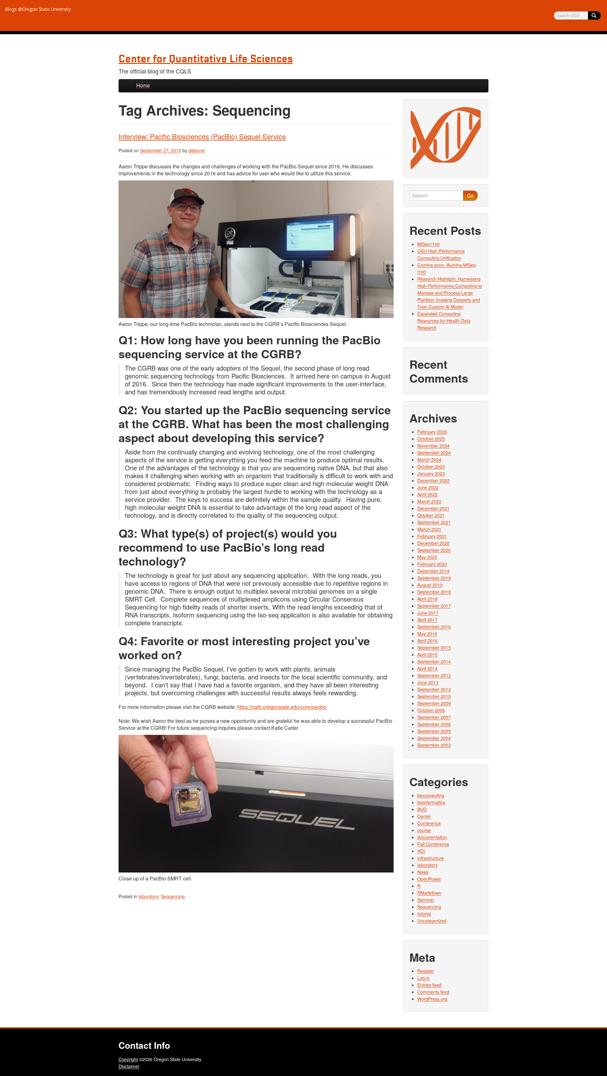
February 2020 (432, 564)
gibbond (196, 150)
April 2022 (427, 494)
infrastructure (430, 858)
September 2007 (434, 717)
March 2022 (429, 501)
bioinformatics (431, 802)
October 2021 (431, 515)
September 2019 (434, 578)
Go (470, 195)
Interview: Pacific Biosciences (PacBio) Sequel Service (202, 136)
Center (424, 816)
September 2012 (434, 689)
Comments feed (433, 992)
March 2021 (429, 529)
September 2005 (434, 731)
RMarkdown (429, 893)
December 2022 (433, 480)
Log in (423, 978)
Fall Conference (433, 844)
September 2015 (434, 647)
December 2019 (433, 571)
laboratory (148, 896)
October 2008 (431, 710)
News (422, 872)
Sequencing (173, 896)
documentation (432, 837)
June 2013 (427, 682)
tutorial (424, 913)
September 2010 (434, 696)
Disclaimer (129, 1066)
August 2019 (430, 585)
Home (143, 85)
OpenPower (429, 879)
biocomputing (430, 795)
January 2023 (431, 473)
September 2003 (434, 745)
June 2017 (427, 613)
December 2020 (433, 543)
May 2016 (427, 633)
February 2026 (432, 432)
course (424, 830)
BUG (422, 809)
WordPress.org (432, 999)
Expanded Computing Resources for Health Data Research (443, 320)
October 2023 (431, 466)
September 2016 (434, 626)
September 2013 (434, 675)
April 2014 (427, 668)
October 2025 (431, 438)
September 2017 (434, 606)
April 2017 (427, 619)
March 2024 (429, 459)
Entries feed (429, 985)
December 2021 (433, 508)
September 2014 (434, 661)
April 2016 (427, 640)
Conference (429, 823)
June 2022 (427, 487)
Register (425, 971)
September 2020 (434, 550)
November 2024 (433, 445)
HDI (421, 851)
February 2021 (432, 536)
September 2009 (434, 703)
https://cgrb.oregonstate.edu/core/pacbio (282, 706)
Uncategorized (431, 920)
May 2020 (427, 557)
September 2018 (434, 592)
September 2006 (434, 724)
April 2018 (427, 599)
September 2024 (434, 452)
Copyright (128, 1059)
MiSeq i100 (428, 244)
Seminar (425, 900)
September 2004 (434, 738)
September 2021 (434, 522)
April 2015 (427, 654)
